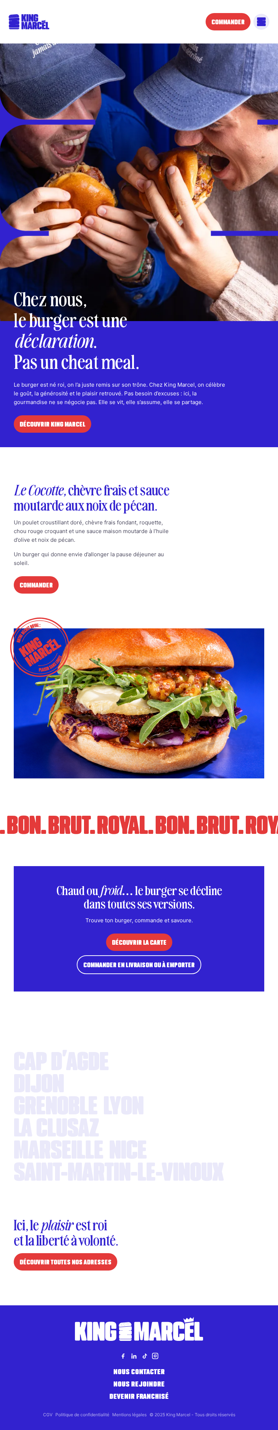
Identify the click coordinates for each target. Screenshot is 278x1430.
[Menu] (261, 22)
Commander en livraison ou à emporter (139, 964)
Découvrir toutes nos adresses (65, 1261)
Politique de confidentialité (82, 1414)
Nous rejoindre (139, 1384)
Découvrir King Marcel (52, 424)
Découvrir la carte (139, 942)
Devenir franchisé (139, 1396)
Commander (228, 21)
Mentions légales (129, 1414)
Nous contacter (139, 1371)
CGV (47, 1414)
